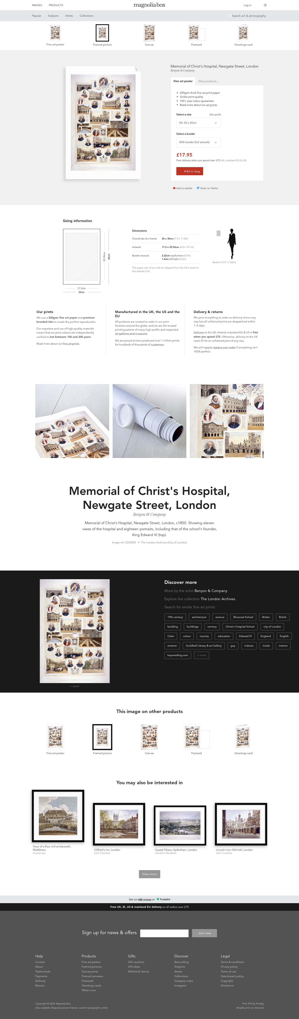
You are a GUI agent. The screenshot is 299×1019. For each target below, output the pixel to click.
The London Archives (218, 599)
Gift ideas (134, 966)
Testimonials (42, 971)
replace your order (224, 347)
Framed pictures (92, 966)
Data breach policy (232, 976)
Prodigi (260, 1003)
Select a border (185, 134)
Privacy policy (229, 966)
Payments (41, 976)
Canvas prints (90, 971)
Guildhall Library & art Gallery (204, 645)
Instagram (180, 985)
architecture (199, 617)
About (39, 966)
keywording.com (177, 655)
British (283, 617)
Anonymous (39, 853)
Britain (266, 617)
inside (266, 645)
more (203, 655)
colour (187, 636)
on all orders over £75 (149, 907)
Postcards (87, 981)
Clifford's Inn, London (107, 850)
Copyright (227, 981)
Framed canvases (92, 976)
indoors (248, 645)
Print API (247, 1003)
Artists (69, 15)
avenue (219, 617)
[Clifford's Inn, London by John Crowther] (119, 824)
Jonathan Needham (165, 853)
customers (157, 344)
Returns (39, 985)
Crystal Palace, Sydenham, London (176, 850)
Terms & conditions (232, 962)
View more (149, 874)
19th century (175, 617)
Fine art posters (91, 962)
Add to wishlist (184, 188)
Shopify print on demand (250, 1007)
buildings (192, 626)
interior (283, 645)
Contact (40, 962)
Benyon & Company (183, 70)
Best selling (181, 962)
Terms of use (228, 971)
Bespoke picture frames (64, 1007)
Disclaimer (227, 985)
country (204, 636)
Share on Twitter (209, 188)
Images (37, 5)
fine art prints (71, 343)
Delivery (199, 332)
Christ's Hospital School (240, 626)
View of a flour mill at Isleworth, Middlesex (52, 848)
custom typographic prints (93, 1007)
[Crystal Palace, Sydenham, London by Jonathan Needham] (180, 826)
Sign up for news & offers (109, 933)
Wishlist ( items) (138, 971)
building (172, 626)
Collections (86, 15)
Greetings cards (91, 985)
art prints (211, 105)
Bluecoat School (243, 617)
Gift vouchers (136, 962)
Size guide (215, 114)
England (266, 636)
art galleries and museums (131, 333)
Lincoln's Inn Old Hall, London (234, 850)
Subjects (53, 15)
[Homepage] (149, 6)
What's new (89, 990)
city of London (272, 626)
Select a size (198, 114)
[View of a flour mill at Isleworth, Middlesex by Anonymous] (58, 816)
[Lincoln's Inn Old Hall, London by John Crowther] (241, 824)
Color (170, 636)
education (224, 636)
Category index (183, 981)
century (212, 626)
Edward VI (245, 636)
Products (56, 5)
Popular (36, 15)
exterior (172, 645)
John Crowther (102, 853)
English (284, 636)
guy (233, 645)
